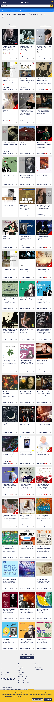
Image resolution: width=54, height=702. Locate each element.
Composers (16, 10)
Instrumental (9, 20)
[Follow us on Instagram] (11, 679)
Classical (8, 10)
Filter (14, 25)
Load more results (26, 657)
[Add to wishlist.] (16, 58)
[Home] (3, 10)
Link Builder (20, 674)
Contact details (38, 665)
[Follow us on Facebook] (2, 679)
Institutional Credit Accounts (24, 678)
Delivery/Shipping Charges (24, 676)
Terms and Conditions (22, 680)
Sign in (19, 665)
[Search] (51, 6)
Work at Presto (4, 674)
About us (3, 665)
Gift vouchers (21, 670)
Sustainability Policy (5, 672)
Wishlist (20, 668)
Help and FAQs (21, 672)
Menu (4, 2)
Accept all (49, 699)
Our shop (3, 668)
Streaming (20, 667)
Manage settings (37, 699)
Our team (3, 667)
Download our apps (39, 669)
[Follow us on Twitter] (5, 679)
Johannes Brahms (26, 10)
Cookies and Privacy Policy (24, 682)
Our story (3, 670)
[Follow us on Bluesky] (8, 679)
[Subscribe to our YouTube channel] (14, 679)
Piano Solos (15, 20)
